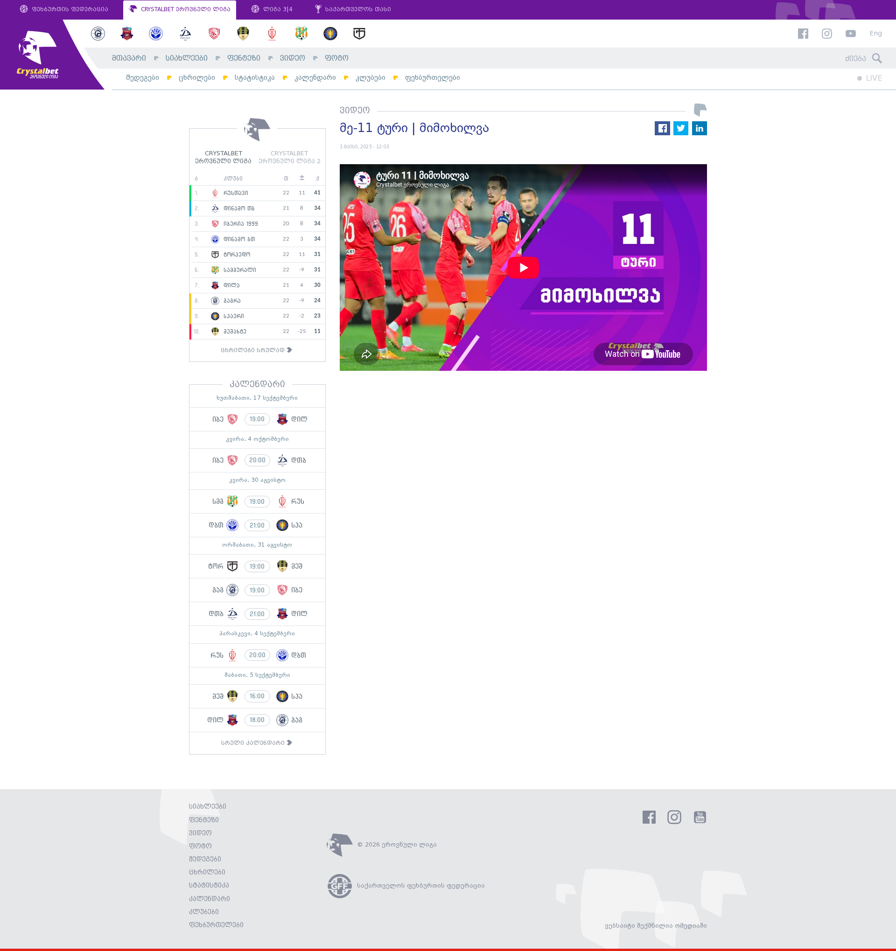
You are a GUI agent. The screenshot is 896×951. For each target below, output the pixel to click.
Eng (875, 33)
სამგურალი (238, 270)
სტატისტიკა (255, 78)
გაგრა (231, 301)
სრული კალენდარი (254, 743)
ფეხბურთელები (432, 78)
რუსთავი (234, 193)
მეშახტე (233, 331)
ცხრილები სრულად (254, 350)
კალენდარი (315, 78)
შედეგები (142, 78)
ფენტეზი (243, 58)
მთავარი (129, 58)
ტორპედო (235, 254)
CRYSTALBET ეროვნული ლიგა (185, 10)
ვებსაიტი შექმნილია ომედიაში (656, 926)
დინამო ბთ (238, 239)
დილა (230, 285)
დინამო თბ (238, 208)
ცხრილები (197, 78)
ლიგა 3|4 (277, 10)
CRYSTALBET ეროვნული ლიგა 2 (290, 158)
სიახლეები (187, 58)
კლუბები (370, 78)
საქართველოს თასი (357, 10)
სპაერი (232, 316)
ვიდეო (292, 58)
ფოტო (337, 58)
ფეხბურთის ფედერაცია (69, 10)
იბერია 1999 (239, 224)
